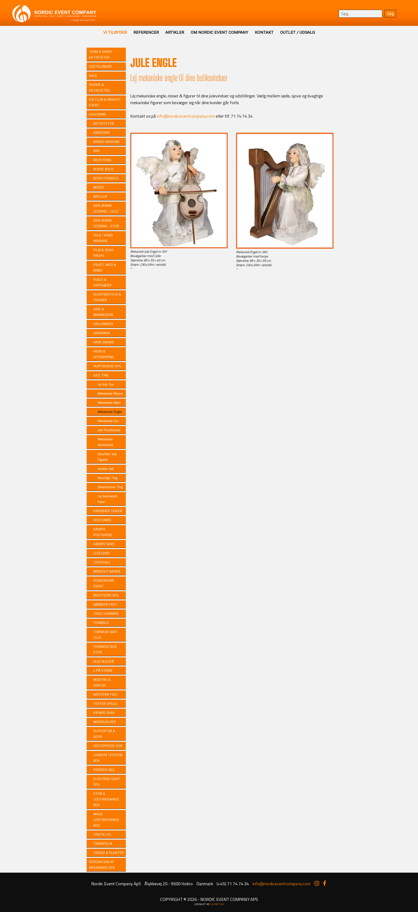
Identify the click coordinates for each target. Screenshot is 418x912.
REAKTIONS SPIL (106, 595)
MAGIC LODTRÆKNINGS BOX (106, 819)
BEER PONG (102, 159)
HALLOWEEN (103, 323)
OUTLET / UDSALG (297, 32)
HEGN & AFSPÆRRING (103, 354)
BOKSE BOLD (103, 169)
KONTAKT (264, 32)
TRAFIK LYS (102, 834)
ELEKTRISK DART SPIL (106, 781)
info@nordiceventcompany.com (186, 116)
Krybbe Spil (106, 468)
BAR (96, 150)
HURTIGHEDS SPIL (107, 366)
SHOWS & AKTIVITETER (99, 87)
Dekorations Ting (110, 486)
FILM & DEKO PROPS (103, 252)
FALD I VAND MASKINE (103, 237)
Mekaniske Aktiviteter (105, 441)
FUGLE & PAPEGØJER (102, 282)
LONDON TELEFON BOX (107, 757)
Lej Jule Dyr (106, 384)
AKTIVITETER (103, 123)
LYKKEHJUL (101, 562)
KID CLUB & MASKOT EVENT (105, 102)
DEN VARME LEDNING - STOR (106, 223)
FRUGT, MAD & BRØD (104, 267)
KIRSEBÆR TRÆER (107, 510)
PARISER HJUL (104, 769)
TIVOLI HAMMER (105, 613)
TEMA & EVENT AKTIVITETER (101, 54)
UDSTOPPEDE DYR (107, 745)
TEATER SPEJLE (105, 703)
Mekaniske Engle (110, 411)
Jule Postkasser (109, 430)
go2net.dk (217, 904)
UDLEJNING (97, 114)
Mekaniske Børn (109, 402)
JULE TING (101, 375)
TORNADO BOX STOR (105, 649)
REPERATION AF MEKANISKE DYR (102, 864)
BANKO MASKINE (106, 141)
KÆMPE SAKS (104, 543)
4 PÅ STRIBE (103, 670)
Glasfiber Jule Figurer (107, 456)
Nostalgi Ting (108, 477)
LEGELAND (101, 553)
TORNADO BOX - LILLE (106, 634)
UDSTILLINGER (100, 66)
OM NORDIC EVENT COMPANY (219, 32)
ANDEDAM (101, 132)
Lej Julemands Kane (108, 498)
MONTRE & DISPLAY (101, 682)
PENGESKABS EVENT (103, 583)
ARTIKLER (174, 32)
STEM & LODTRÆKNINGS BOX (106, 799)
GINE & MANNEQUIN (103, 311)
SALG (93, 75)
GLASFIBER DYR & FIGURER (107, 297)
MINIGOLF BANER (106, 571)
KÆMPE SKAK (104, 712)
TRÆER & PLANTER (108, 852)
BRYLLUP (100, 196)
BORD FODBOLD (106, 178)
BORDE (98, 187)
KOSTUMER (102, 520)
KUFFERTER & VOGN (104, 733)
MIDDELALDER (104, 721)
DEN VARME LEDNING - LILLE (105, 208)
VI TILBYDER (115, 32)
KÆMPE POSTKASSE (102, 531)
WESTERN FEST (105, 694)
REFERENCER (146, 32)
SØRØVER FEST (105, 604)
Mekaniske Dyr (108, 420)
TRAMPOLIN (102, 843)
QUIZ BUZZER (103, 661)
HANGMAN (101, 333)
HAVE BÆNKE (103, 342)
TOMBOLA (101, 622)
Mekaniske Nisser (110, 393)
